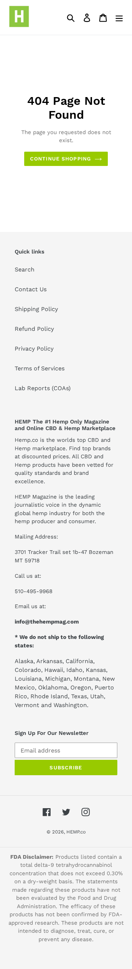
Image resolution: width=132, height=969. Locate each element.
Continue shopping (60, 159)
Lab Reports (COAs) (43, 388)
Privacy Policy (34, 348)
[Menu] (119, 17)
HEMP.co (76, 832)
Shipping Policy (36, 309)
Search (24, 269)
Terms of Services (40, 368)
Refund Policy (34, 328)
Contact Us (31, 289)
